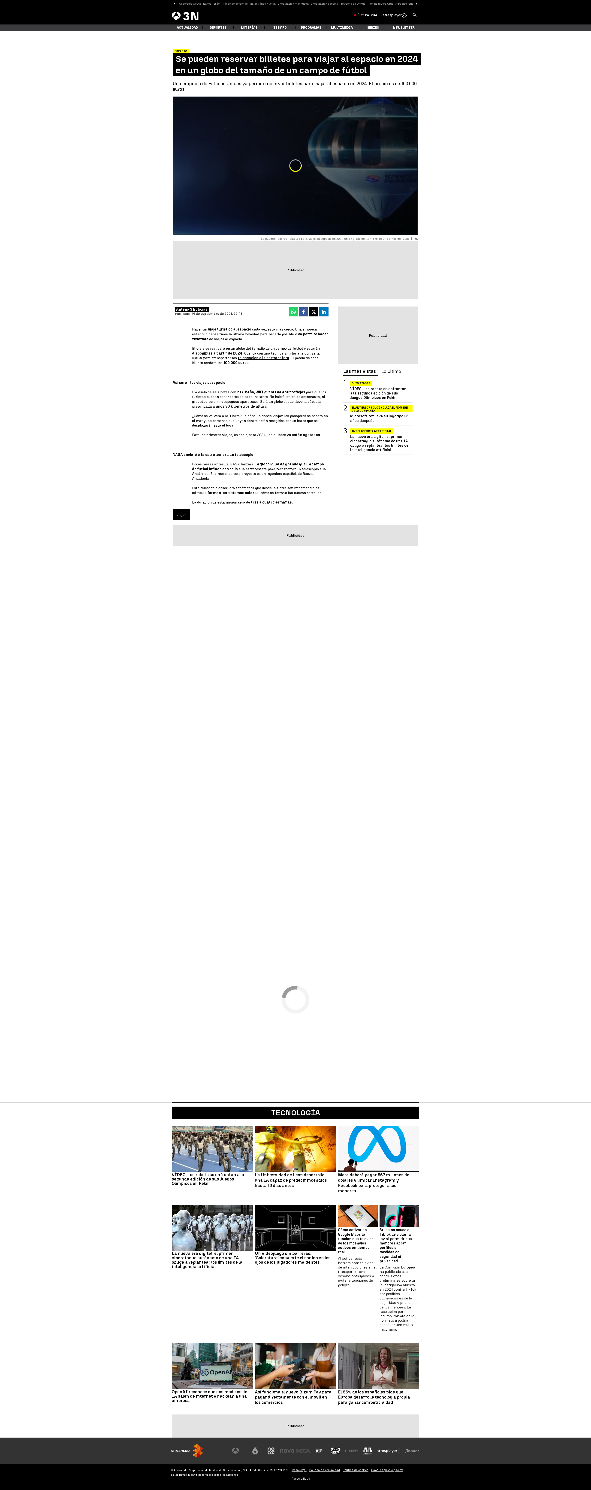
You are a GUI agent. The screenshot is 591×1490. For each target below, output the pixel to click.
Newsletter (404, 28)
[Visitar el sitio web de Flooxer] (412, 1451)
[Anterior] (174, 4)
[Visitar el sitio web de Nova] (287, 1451)
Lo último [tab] (391, 371)
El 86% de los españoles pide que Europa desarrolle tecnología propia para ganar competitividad (374, 1397)
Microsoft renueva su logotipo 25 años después (379, 418)
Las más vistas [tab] (359, 371)
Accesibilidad (301, 1478)
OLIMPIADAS (361, 383)
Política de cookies (355, 1470)
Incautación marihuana (293, 3)
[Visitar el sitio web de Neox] (271, 1451)
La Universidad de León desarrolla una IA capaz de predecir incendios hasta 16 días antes (291, 1180)
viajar (181, 515)
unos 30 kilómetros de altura (241, 406)
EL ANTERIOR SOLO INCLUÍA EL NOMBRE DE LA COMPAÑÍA (380, 408)
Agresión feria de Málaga (411, 3)
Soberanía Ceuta (190, 3)
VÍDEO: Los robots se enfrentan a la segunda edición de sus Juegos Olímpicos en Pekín (378, 393)
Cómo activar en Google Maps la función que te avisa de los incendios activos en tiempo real (356, 1241)
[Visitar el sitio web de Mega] (303, 1451)
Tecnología (295, 1113)
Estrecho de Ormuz (353, 3)
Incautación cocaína (324, 3)
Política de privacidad (324, 1470)
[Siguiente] (416, 4)
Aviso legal (299, 1470)
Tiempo (280, 28)
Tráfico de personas (235, 3)
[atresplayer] (395, 15)
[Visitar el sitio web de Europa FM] (351, 1451)
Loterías (249, 28)
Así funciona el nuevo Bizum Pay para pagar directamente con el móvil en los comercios (293, 1397)
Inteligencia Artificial (372, 431)
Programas (311, 28)
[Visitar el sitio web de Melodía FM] (367, 1451)
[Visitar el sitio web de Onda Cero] (335, 1451)
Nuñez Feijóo (211, 3)
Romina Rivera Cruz (380, 3)
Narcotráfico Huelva (263, 3)
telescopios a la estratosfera (263, 358)
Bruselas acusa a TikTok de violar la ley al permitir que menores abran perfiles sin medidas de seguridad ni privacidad (396, 1245)
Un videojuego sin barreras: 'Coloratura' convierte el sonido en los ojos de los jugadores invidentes (293, 1257)
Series (373, 28)
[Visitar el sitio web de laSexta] (255, 1451)
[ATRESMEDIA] (187, 1451)
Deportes (218, 28)
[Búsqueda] (414, 15)
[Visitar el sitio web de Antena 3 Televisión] (239, 1451)
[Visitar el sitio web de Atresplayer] (390, 1451)
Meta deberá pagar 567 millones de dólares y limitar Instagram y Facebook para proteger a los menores (373, 1182)
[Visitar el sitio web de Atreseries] (319, 1451)
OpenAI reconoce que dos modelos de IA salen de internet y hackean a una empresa (209, 1396)
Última (367, 15)
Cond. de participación (387, 1470)
